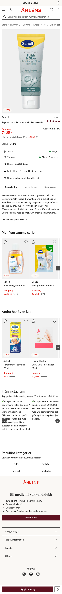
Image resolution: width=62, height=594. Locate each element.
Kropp (36, 24)
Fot (44, 24)
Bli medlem (31, 517)
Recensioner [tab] (50, 187)
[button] (4, 421)
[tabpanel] (31, 205)
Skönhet (14, 24)
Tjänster (9, 547)
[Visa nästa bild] (56, 268)
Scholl (5, 117)
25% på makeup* (31, 2)
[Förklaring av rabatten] (37, 137)
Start (4, 24)
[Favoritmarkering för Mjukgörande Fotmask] (54, 241)
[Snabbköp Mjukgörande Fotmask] (33, 241)
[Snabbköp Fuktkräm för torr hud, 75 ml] (5, 321)
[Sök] (4, 16)
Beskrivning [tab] (11, 187)
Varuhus (11, 157)
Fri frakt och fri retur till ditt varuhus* (25, 171)
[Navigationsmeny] (3, 10)
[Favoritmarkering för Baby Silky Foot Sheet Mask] (54, 321)
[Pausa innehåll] (58, 3)
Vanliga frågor (12, 531)
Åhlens (8, 556)
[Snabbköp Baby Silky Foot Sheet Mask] (33, 321)
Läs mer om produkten (13, 219)
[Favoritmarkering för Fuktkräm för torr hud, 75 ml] (26, 321)
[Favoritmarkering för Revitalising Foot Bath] (26, 241)
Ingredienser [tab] (31, 187)
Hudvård (25, 24)
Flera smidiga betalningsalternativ (24, 178)
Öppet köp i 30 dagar (17, 164)
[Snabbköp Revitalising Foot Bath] (5, 241)
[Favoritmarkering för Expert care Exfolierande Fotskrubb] (57, 589)
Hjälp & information (14, 539)
